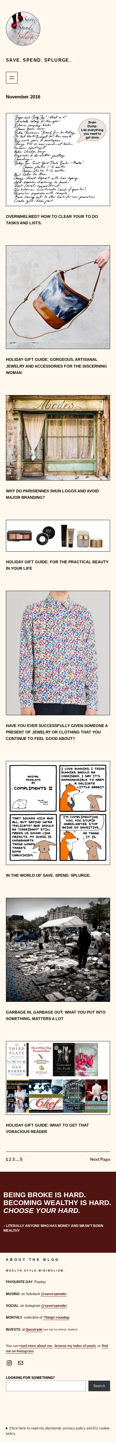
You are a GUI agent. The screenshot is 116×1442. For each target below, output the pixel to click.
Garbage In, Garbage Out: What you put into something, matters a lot (56, 1015)
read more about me (36, 1346)
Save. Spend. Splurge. (38, 60)
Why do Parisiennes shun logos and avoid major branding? (52, 494)
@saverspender (54, 1294)
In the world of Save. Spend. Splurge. (48, 875)
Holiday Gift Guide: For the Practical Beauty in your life (57, 565)
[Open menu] (12, 78)
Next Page (100, 1159)
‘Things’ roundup (56, 1317)
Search (99, 1386)
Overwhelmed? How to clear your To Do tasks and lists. (52, 219)
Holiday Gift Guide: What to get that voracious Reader (47, 1128)
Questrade (34, 1330)
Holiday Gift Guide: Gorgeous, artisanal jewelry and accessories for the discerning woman (56, 366)
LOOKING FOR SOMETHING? (30, 1378)
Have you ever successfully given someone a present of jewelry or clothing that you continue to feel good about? (57, 732)
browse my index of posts (75, 1346)
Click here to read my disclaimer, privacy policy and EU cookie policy (58, 1430)
